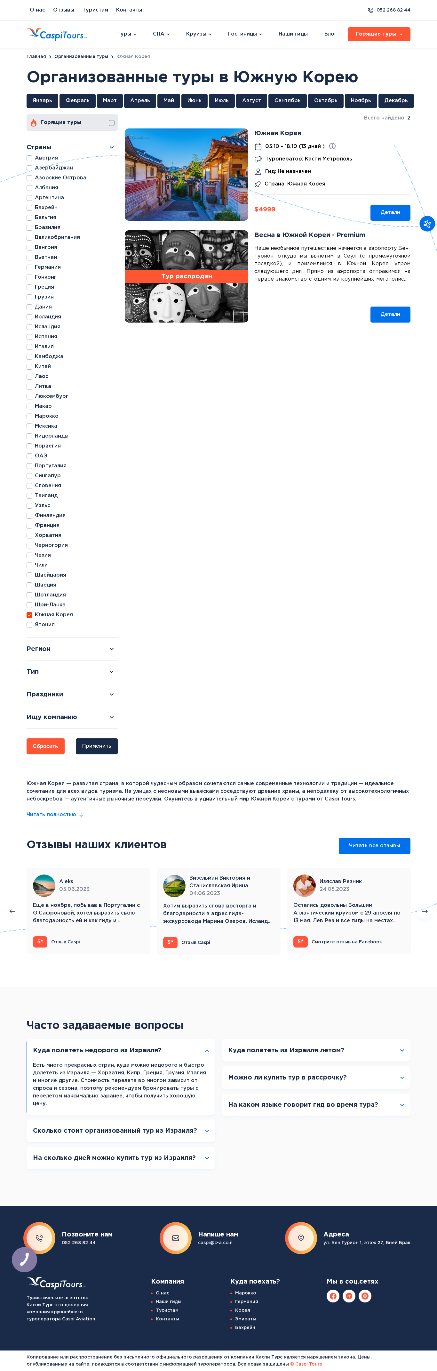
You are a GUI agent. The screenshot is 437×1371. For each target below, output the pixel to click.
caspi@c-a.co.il (215, 1243)
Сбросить (45, 746)
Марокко (245, 1293)
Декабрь (396, 100)
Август (251, 100)
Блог (330, 34)
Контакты (129, 10)
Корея (242, 1310)
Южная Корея (277, 133)
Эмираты (245, 1319)
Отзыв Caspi (58, 942)
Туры (124, 34)
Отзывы (63, 10)
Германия (246, 1302)
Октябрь (326, 100)
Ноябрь (361, 100)
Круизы (196, 34)
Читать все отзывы (374, 845)
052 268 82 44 (393, 10)
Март (110, 100)
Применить (96, 746)
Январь (42, 100)
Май (168, 100)
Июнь (194, 100)
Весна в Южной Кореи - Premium (309, 235)
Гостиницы (242, 34)
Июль (222, 100)
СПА (158, 34)
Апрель (140, 100)
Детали (390, 212)
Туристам (95, 10)
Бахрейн (245, 1328)
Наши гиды (293, 34)
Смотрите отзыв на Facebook (340, 942)
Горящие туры (61, 122)
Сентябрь (287, 100)
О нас (37, 10)
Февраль (78, 100)
